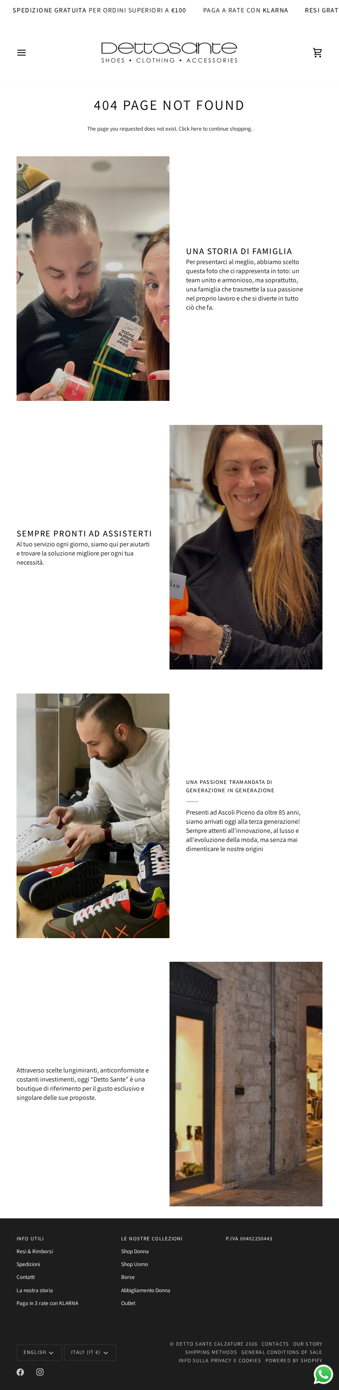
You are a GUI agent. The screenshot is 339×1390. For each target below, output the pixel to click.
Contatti (26, 1277)
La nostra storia (35, 1290)
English (35, 1352)
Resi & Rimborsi (35, 1251)
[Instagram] (40, 1372)
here (196, 128)
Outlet (128, 1303)
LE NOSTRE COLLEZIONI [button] (152, 1238)
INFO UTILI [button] (30, 1238)
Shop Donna (135, 1251)
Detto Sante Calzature (210, 1343)
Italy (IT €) (86, 1352)
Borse (128, 1277)
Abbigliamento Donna (145, 1290)
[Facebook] (20, 1372)
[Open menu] (29, 52)
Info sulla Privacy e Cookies (220, 1360)
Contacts (275, 1343)
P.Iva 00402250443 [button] (249, 1238)
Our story (307, 1343)
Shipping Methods (211, 1352)
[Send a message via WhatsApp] (323, 1374)
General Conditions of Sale (281, 1352)
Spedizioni (28, 1264)
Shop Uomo (134, 1264)
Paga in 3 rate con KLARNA (47, 1303)
